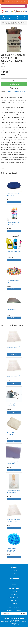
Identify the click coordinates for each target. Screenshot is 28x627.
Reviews (17, 91)
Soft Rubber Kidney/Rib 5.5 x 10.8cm (13, 194)
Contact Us (14, 584)
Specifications (11, 91)
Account (24, 18)
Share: (3, 69)
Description (4, 91)
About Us (14, 581)
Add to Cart (15, 84)
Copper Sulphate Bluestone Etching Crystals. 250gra (12, 550)
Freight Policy (14, 603)
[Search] (26, 6)
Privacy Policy (14, 594)
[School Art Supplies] (14, 10)
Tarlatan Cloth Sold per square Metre (13, 433)
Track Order (14, 573)
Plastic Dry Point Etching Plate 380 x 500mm (13, 520)
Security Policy (14, 600)
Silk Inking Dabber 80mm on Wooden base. (13, 491)
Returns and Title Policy (14, 597)
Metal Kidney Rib (11, 309)
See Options (14, 260)
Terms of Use (14, 591)
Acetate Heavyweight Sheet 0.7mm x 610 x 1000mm (13, 463)
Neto (19, 624)
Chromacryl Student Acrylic (14, 251)
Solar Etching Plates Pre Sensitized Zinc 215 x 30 (13, 404)
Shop (10, 18)
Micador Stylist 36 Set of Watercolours (13, 223)
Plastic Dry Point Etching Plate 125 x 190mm (13, 375)
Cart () (17, 18)
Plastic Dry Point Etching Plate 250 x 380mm (13, 346)
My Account (14, 570)
